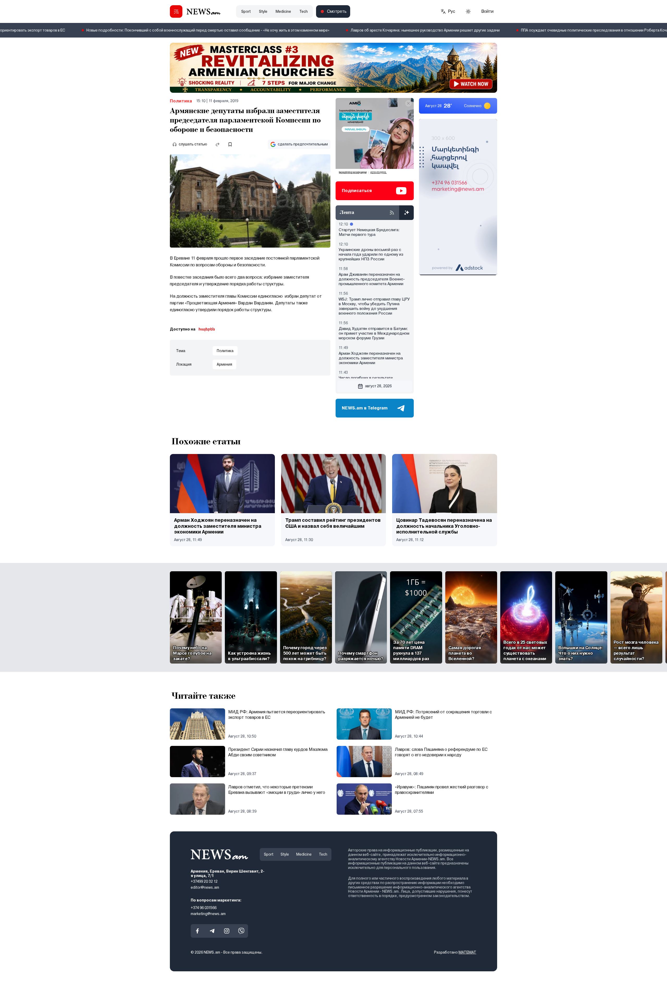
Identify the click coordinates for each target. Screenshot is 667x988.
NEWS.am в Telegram (365, 408)
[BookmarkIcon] (230, 144)
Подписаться (357, 190)
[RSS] (392, 212)
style (263, 11)
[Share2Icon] (217, 144)
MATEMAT (467, 952)
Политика (181, 101)
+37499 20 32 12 (204, 881)
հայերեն (207, 329)
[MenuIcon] (176, 11)
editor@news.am (205, 887)
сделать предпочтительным (303, 144)
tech (303, 11)
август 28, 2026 (378, 386)
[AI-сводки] (406, 212)
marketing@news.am (208, 913)
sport (246, 11)
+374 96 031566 (204, 908)
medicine (283, 11)
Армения (224, 364)
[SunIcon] (468, 11)
